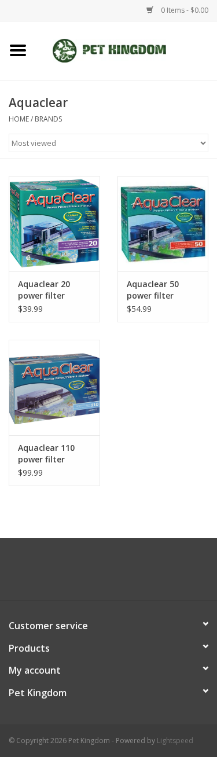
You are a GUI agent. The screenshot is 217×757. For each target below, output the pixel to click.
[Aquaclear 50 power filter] (163, 223)
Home (19, 119)
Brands (48, 119)
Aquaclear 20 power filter (44, 289)
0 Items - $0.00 (183, 10)
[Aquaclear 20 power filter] (54, 223)
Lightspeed (175, 740)
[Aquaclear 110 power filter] (54, 387)
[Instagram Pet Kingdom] (140, 573)
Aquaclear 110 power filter (46, 453)
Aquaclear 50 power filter (153, 289)
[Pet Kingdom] (126, 49)
